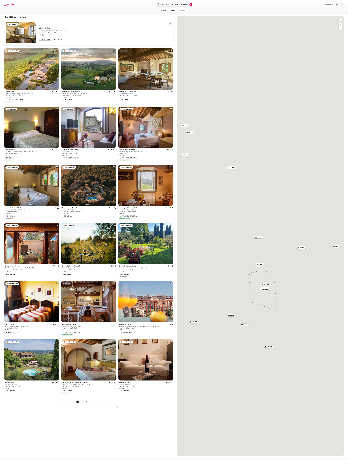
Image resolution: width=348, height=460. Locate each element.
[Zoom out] (340, 28)
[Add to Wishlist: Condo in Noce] (56, 50)
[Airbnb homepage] (9, 4)
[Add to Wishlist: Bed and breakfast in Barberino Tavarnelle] (113, 341)
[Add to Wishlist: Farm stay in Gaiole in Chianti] (170, 167)
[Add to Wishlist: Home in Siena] (56, 341)
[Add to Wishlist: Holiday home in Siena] (56, 225)
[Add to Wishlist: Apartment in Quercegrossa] (113, 50)
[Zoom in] (340, 24)
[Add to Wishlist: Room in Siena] (56, 283)
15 (99, 402)
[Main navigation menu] (342, 4)
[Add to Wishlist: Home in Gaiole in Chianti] (113, 283)
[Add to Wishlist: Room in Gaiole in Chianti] (170, 109)
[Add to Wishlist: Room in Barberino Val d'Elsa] (56, 167)
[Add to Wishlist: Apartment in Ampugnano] (170, 50)
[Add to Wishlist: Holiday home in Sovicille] (113, 167)
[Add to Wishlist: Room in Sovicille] (56, 109)
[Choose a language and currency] (337, 4)
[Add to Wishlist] (170, 24)
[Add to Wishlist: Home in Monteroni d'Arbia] (170, 225)
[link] (73, 402)
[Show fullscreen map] (340, 19)
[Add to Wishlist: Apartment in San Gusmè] (113, 109)
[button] (45, 40)
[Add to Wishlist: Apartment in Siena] (170, 283)
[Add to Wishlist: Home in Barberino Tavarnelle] (113, 225)
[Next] (103, 402)
